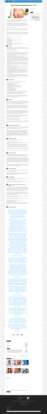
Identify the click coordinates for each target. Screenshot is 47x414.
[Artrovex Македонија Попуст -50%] (25, 362)
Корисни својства (9, 38)
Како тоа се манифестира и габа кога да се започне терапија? (13, 43)
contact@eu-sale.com (24, 402)
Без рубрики (8, 364)
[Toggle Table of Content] (19, 36)
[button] (40, 1)
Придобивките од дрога (9, 40)
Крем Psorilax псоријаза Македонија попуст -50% (11, 356)
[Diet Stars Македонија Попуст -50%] (17, 370)
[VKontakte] (25, 404)
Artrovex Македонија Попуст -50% (25, 365)
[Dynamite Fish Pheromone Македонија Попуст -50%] (25, 370)
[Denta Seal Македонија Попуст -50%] (9, 370)
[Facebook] (20, 404)
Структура (8, 37)
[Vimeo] (23, 404)
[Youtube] (27, 404)
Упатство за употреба (9, 41)
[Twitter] (21, 404)
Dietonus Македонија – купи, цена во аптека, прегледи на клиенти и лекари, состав (17, 366)
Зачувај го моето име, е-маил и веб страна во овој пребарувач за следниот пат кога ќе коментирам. (17, 390)
